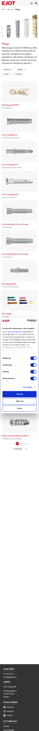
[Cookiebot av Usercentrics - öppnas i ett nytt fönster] (28, 320)
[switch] (33, 365)
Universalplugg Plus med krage (15, 224)
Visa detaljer (27, 387)
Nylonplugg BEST (9, 284)
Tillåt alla (19, 394)
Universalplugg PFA (10, 194)
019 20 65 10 (8, 674)
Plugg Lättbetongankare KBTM (15, 436)
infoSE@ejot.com (10, 677)
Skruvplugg (6, 314)
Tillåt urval (20, 401)
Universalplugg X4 (9, 135)
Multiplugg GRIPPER (10, 105)
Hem (3, 9)
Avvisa (19, 408)
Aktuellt (6, 726)
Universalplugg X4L (10, 165)
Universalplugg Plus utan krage (15, 254)
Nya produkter (8, 730)
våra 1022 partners (15, 332)
